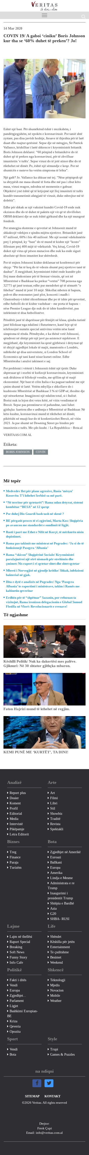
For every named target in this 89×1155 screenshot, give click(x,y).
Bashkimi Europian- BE (22, 1013)
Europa (55, 867)
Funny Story (18, 957)
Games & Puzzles (62, 1054)
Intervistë (16, 824)
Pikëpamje (17, 829)
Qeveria (15, 1026)
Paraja (14, 862)
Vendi (14, 985)
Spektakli (56, 829)
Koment (15, 803)
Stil (52, 808)
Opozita (15, 1031)
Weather (56, 1001)
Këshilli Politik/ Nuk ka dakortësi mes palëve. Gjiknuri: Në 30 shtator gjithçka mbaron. (39, 663)
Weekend (56, 962)
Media (14, 819)
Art (52, 793)
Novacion (57, 990)
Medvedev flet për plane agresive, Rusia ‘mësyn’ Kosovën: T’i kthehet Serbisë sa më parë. (39, 493)
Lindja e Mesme (61, 878)
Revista (55, 824)
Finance (15, 857)
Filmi (54, 798)
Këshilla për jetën (62, 942)
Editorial (16, 813)
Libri (53, 803)
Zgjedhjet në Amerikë (65, 852)
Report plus (18, 793)
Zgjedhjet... (18, 995)
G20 (53, 914)
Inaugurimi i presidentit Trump (60, 895)
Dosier (14, 798)
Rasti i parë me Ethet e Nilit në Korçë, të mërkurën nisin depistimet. (45, 534)
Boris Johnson (18, 452)
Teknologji (57, 980)
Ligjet (14, 1006)
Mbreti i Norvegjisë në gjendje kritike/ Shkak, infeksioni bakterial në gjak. (45, 573)
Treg (13, 852)
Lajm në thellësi (21, 936)
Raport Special (20, 942)
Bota (13, 1054)
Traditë (55, 819)
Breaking (16, 947)
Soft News (17, 952)
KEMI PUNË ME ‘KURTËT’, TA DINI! (35, 752)
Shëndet (55, 936)
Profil (14, 808)
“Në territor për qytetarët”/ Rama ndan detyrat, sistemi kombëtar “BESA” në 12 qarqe (44, 505)
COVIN (40, 452)
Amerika (56, 873)
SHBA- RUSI (59, 919)
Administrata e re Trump (61, 885)
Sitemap (32, 1096)
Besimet (55, 957)
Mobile (55, 995)
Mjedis (55, 985)
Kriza (13, 1021)
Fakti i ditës (18, 980)
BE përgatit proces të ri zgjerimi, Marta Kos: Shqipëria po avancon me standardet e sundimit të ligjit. (44, 523)
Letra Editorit (19, 834)
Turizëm (16, 867)
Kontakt (52, 1096)
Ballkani (56, 862)
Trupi (54, 1049)
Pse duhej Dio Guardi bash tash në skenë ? (35, 514)
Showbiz (56, 813)
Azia (53, 908)
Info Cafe (16, 962)
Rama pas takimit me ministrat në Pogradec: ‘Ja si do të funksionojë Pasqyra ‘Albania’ (45, 545)
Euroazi (55, 857)
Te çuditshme (59, 952)
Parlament (17, 1001)
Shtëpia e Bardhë (62, 903)
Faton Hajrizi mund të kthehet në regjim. (36, 709)
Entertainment (60, 947)
